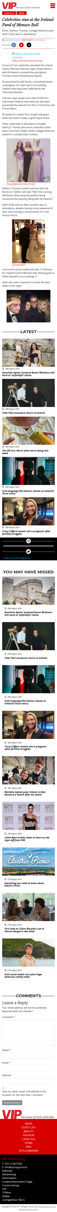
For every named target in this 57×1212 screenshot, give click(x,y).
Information (9, 1178)
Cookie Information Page (17, 1181)
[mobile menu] (53, 5)
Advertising (9, 1174)
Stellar (6, 1196)
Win (28, 1146)
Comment (8, 1017)
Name (6, 1050)
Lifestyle (28, 1139)
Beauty (29, 1131)
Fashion (28, 1135)
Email (6, 1062)
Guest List (28, 1127)
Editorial (7, 1170)
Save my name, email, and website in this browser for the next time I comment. (24, 1093)
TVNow (6, 1192)
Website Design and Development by (37, 1208)
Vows (28, 1143)
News (28, 1123)
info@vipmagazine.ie (16, 1167)
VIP (4, 1189)
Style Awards (28, 1150)
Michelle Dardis (12, 39)
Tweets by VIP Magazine (16, 558)
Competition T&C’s (13, 1200)
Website (6, 1075)
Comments (40, 39)
